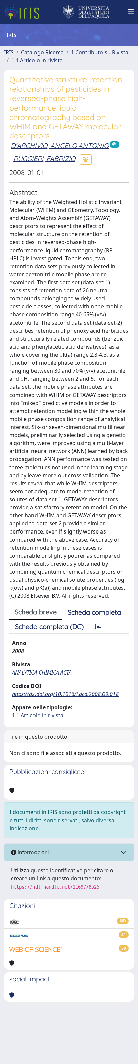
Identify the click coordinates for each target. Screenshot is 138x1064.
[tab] (98, 627)
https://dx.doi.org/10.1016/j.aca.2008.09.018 (65, 694)
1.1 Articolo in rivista (37, 60)
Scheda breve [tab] (36, 612)
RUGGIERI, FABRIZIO (44, 158)
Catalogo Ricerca (42, 52)
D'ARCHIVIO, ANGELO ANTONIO (60, 145)
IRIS (9, 52)
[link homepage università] (86, 12)
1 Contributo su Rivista (99, 52)
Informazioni (32, 852)
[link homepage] (24, 12)
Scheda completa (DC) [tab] (49, 626)
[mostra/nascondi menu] (131, 12)
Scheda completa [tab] (94, 612)
